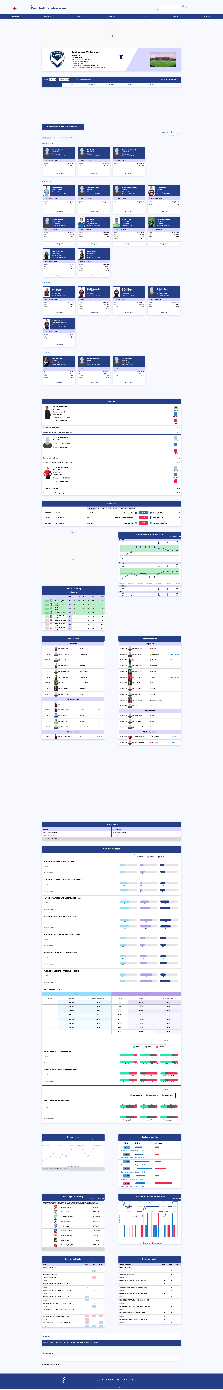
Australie (77, 55)
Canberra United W (157, 700)
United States (93, 223)
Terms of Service (117, 1380)
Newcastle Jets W (66, 1231)
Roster (51, 85)
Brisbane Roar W (66, 1207)
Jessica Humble (138, 727)
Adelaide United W (66, 1235)
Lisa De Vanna (57, 359)
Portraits (172, 135)
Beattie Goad (56, 321)
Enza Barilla (137, 688)
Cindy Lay (137, 694)
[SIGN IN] (187, 6)
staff (72, 85)
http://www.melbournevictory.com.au (93, 68)
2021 (48, 835)
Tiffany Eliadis (127, 289)
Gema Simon (91, 251)
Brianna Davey (57, 150)
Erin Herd (90, 150)
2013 (118, 835)
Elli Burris (90, 219)
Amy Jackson (57, 289)
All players (46, 138)
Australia (57, 154)
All (99, 508)
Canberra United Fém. (160, 523)
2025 (114, 835)
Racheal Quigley (93, 359)
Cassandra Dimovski (129, 150)
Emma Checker (57, 188)
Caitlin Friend (127, 359)
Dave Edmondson (62, 437)
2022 (45, 835)
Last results (91, 508)
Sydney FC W (65, 1212)
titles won (151, 85)
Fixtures (91, 85)
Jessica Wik (137, 654)
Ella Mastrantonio (93, 289)
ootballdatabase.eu (49, 8)
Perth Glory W (65, 1226)
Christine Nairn (162, 289)
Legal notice (101, 1380)
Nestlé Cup (71, 138)
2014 (52, 835)
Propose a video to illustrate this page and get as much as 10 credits (73, 1343)
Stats (171, 85)
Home (103, 508)
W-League (54, 138)
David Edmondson (62, 467)
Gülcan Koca (161, 188)
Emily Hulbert (138, 721)
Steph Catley (126, 219)
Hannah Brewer (57, 219)
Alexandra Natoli (93, 188)
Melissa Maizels (138, 700)
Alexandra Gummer (164, 219)
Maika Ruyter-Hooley (129, 188)
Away (109, 508)
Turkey (161, 192)
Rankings (111, 85)
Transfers (131, 85)
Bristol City (155, 742)
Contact (108, 1380)
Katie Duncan (138, 671)
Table (178, 135)
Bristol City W (155, 736)
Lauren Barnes (57, 251)
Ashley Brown (138, 715)
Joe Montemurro (61, 407)
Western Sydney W (67, 1245)
